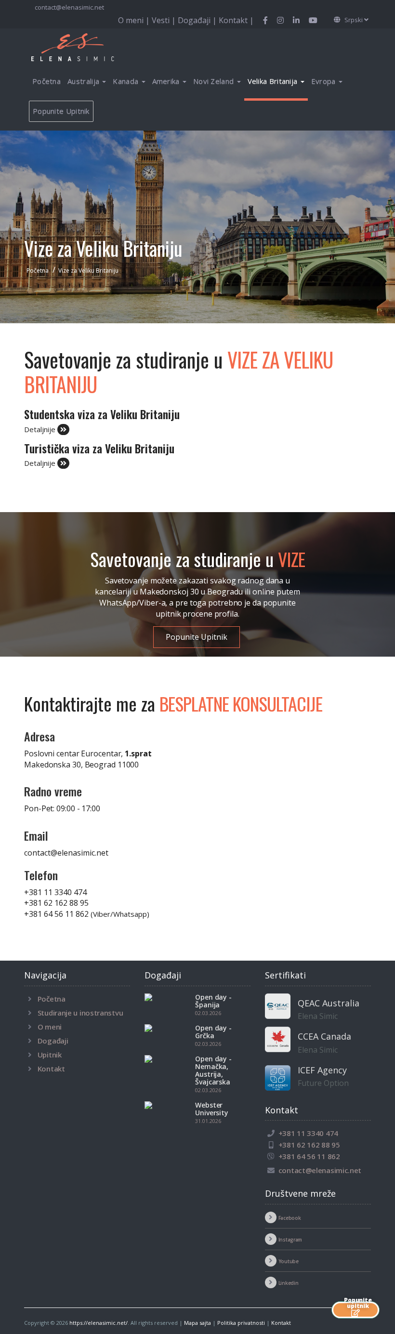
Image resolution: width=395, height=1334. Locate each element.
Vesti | (165, 20)
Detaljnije (40, 429)
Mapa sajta (197, 1322)
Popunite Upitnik (61, 111)
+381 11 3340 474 (55, 892)
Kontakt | (236, 20)
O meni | (135, 20)
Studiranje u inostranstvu (80, 1012)
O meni (50, 1026)
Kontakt (51, 1068)
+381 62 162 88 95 (56, 903)
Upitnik (50, 1054)
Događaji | (198, 20)
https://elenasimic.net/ (98, 1322)
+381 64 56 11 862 (86, 914)
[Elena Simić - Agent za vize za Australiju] (84, 47)
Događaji (53, 1040)
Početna (46, 81)
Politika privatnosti (241, 1322)
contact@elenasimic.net (69, 7)
